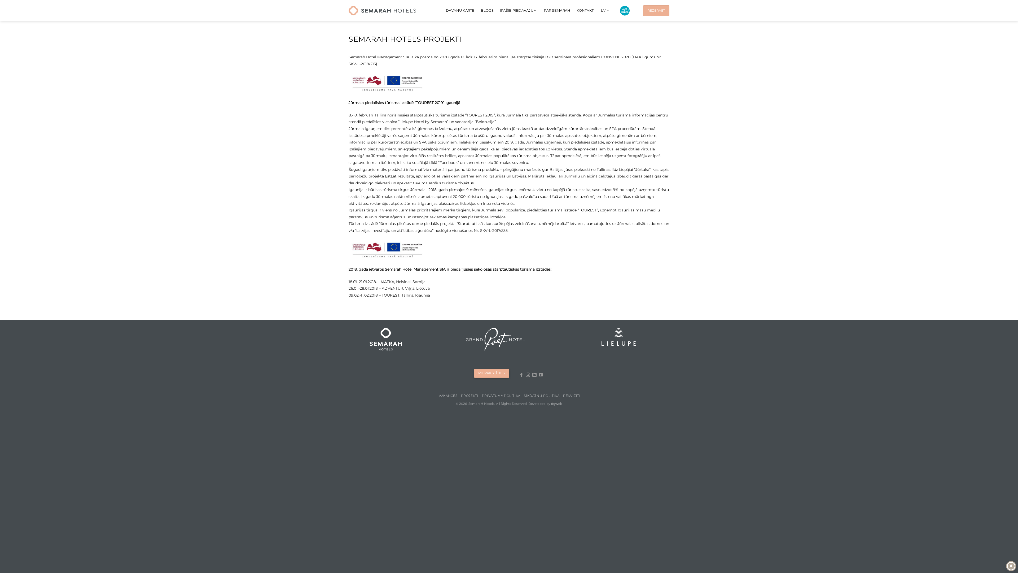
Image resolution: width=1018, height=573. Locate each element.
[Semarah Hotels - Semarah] (382, 10)
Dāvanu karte (460, 10)
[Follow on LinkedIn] (534, 375)
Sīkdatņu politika (541, 396)
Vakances (448, 396)
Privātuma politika (501, 396)
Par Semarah (557, 10)
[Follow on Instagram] (528, 375)
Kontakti (586, 10)
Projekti (470, 396)
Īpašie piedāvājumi (519, 10)
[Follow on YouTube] (541, 375)
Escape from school (624, 10)
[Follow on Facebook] (521, 375)
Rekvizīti (572, 396)
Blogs (487, 10)
